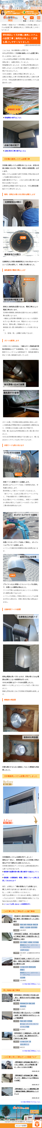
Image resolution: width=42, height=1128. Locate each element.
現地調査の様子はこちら (13, 117)
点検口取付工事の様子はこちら (15, 151)
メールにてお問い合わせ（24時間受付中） (17, 904)
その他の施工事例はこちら (31, 984)
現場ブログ (12, 25)
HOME (4, 25)
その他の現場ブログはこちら (30, 1102)
